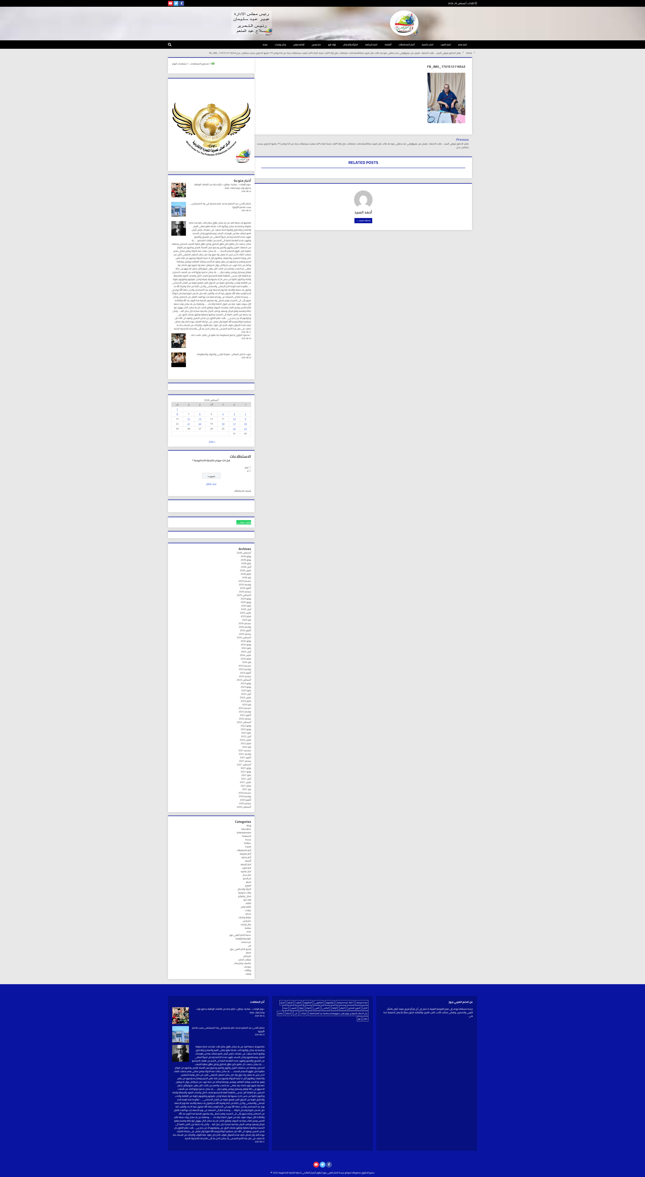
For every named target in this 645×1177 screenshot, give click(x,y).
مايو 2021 (246, 775)
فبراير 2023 (246, 701)
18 (223, 424)
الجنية (283, 1003)
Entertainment (244, 832)
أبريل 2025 (246, 609)
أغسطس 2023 (244, 680)
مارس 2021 (245, 782)
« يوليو (212, 441)
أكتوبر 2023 (245, 673)
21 (188, 424)
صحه (265, 44)
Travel (248, 847)
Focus (248, 839)
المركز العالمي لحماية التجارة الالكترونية (297, 1172)
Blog (249, 825)
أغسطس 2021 (244, 764)
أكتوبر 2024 (245, 630)
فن (249, 945)
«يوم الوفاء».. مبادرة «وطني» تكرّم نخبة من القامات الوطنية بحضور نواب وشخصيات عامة (222, 186)
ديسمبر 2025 (244, 581)
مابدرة (280, 1013)
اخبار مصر (462, 44)
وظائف (247, 970)
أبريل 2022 (246, 736)
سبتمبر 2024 (245, 634)
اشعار (248, 882)
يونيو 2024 (246, 644)
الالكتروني (319, 1003)
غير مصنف (246, 942)
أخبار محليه (246, 857)
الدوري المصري (354, 1008)
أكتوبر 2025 (245, 588)
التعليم (248, 885)
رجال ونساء (280, 44)
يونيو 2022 (246, 729)
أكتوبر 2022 (245, 715)
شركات (303, 1013)
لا (247, 471)
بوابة (301, 1008)
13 (200, 419)
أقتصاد (387, 44)
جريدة (285, 1008)
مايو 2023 (246, 690)
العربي (316, 1008)
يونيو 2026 (246, 560)
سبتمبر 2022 (245, 718)
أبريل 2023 (246, 694)
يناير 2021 (246, 789)
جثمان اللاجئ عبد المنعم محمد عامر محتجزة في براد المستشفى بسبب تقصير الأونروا (221, 205)
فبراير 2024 (246, 658)
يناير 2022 (246, 747)
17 (234, 424)
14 (188, 419)
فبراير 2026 (246, 574)
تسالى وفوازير (244, 896)
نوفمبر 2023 (245, 669)
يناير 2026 (246, 577)
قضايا (248, 952)
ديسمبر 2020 (244, 793)
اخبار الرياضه (371, 44)
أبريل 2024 (246, 651)
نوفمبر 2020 (245, 796)
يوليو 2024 (246, 641)
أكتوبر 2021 (245, 757)
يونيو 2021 (246, 771)
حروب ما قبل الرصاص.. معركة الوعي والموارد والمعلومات (223, 354)
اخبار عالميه (427, 44)
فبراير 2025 (246, 616)
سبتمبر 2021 (245, 761)
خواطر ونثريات (244, 917)
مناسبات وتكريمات (242, 963)
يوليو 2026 (246, 556)
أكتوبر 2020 (245, 800)
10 (234, 419)
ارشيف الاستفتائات (242, 491)
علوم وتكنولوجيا (243, 938)
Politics (247, 843)
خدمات (248, 914)
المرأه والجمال (350, 44)
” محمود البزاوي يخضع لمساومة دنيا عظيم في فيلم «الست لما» (220, 335)
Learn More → (363, 220)
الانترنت (298, 1003)
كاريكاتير (247, 956)
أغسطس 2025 (244, 595)
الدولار (342, 1008)
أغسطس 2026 (244, 553)
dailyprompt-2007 (345, 1003)
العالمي (325, 1008)
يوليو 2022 (246, 725)
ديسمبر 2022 (244, 708)
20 (200, 424)
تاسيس (293, 1008)
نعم (246, 467)
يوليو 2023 (246, 683)
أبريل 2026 (246, 567)
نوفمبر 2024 (245, 627)
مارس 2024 (245, 655)
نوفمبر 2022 (245, 711)
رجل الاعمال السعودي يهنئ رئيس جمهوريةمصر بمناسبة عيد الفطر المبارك (338, 1013)
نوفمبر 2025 (245, 584)
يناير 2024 (246, 662)
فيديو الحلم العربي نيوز (240, 949)
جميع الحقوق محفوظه (363, 1172)
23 (245, 428)
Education (246, 829)
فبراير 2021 (246, 785)
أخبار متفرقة (245, 854)
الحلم (365, 1008)
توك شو (332, 44)
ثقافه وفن (299, 44)
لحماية (288, 1013)
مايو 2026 (246, 563)
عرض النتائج (211, 484)
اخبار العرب (446, 44)
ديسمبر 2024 (244, 623)
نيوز (359, 1019)
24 (234, 428)
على (295, 1013)
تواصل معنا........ (243, 522)
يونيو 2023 (246, 687)
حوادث (248, 910)
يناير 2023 (246, 704)
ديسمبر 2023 (244, 665)
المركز (308, 1008)
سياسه (248, 928)
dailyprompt (361, 1003)
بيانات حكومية (244, 892)
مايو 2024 (246, 648)
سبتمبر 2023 (245, 676)
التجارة (290, 1003)
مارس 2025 (245, 613)
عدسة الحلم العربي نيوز (240, 935)
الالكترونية (308, 1003)
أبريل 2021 (246, 778)
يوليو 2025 (246, 598)
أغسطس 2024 (244, 637)
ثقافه (248, 903)
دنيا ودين (316, 44)
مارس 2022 (245, 740)
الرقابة (334, 1008)
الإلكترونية (330, 1003)
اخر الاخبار (247, 878)
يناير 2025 (246, 620)
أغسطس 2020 (244, 807)
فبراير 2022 (246, 743)
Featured (246, 836)
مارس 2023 (245, 697)
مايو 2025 (246, 605)
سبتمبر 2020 (245, 803)
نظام (365, 1019)
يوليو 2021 (246, 768)
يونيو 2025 (246, 602)
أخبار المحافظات (407, 44)
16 (245, 424)
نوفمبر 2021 (245, 754)
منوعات (247, 967)
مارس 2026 (245, 570)
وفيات (248, 974)
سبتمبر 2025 (245, 591)
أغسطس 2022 (244, 722)
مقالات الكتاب (244, 959)
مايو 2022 (246, 733)
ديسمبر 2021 (244, 750)
